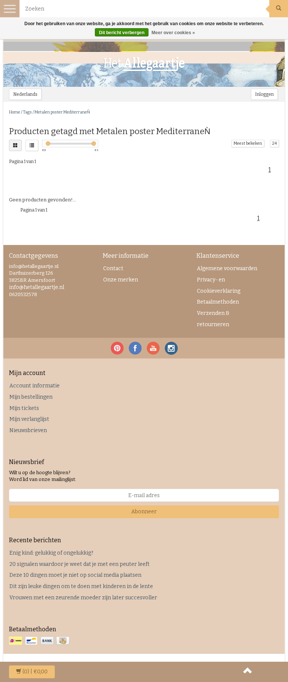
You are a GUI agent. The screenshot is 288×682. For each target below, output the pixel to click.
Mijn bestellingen (30, 397)
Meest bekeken (248, 143)
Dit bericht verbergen (121, 32)
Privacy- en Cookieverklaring (218, 285)
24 (274, 143)
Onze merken (120, 280)
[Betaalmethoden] (40, 641)
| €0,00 (35, 671)
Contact (113, 268)
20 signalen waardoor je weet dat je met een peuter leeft (79, 564)
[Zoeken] (278, 8)
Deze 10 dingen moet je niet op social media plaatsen (75, 575)
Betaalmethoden (218, 302)
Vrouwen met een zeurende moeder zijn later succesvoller (83, 597)
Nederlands (25, 94)
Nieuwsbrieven (28, 430)
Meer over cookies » (173, 32)
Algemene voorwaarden (227, 268)
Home (14, 112)
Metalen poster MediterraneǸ (62, 112)
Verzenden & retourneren (213, 319)
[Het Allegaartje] (144, 64)
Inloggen (264, 94)
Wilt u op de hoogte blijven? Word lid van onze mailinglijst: (42, 476)
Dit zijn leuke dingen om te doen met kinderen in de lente (81, 586)
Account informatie (34, 386)
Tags (27, 112)
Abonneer (144, 511)
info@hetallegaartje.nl (36, 287)
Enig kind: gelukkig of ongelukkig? (51, 553)
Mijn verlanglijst (29, 419)
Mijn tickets (24, 408)
